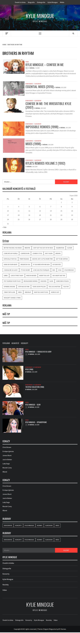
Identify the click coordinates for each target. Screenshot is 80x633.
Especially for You (10, 259)
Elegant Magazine (49, 629)
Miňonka (32, 68)
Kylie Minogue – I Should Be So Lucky (38, 351)
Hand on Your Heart (10, 264)
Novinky (39, 525)
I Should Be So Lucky (11, 270)
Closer (69, 248)
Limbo (6, 275)
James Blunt (7, 455)
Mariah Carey (7, 468)
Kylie (59, 270)
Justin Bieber (7, 459)
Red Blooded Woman (31, 281)
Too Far (66, 287)
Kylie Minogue (53, 2)
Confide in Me (25, 253)
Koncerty (18, 525)
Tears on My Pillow (39, 287)
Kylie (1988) (29, 369)
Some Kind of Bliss (62, 281)
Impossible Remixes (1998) (42, 126)
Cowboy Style (37, 253)
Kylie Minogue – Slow (33, 404)
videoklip (28, 292)
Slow (51, 281)
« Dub (4, 227)
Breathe (27, 248)
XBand (4, 472)
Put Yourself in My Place (12, 281)
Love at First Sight (17, 275)
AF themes (62, 629)
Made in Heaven (31, 275)
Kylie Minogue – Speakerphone (36, 422)
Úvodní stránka (20, 2)
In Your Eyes (57, 264)
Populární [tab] (6, 343)
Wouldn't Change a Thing (12, 298)
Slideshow (38, 83)
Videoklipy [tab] (24, 343)
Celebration (60, 248)
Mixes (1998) (33, 143)
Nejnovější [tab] (15, 343)
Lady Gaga (6, 464)
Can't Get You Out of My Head (43, 248)
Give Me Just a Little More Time (42, 259)
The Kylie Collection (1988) (34, 387)
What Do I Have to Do (41, 292)
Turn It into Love (9, 292)
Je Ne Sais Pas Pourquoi (41, 270)
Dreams (58, 253)
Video (27, 61)
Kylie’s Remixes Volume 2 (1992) (45, 163)
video (20, 292)
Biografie (31, 2)
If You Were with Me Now (41, 264)
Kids (53, 270)
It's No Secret (25, 270)
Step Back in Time (23, 287)
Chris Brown (6, 447)
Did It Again (48, 253)
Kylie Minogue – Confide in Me (45, 64)
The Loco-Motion (54, 287)
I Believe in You (25, 264)
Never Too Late (44, 275)
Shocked (43, 281)
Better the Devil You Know (13, 248)
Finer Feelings (24, 259)
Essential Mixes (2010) (40, 86)
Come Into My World (11, 253)
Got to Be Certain (62, 259)
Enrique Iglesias (8, 451)
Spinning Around (9, 287)
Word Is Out (55, 292)
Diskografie (41, 2)
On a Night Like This (58, 275)
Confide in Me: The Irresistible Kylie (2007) (48, 105)
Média (62, 2)
